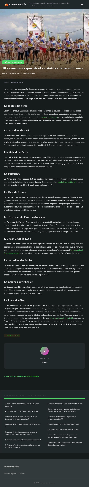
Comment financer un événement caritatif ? (63, 424)
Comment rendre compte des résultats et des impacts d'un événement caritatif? (21, 418)
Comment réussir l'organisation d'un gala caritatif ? (23, 425)
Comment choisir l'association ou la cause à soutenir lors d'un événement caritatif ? (21, 433)
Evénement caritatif (13, 62)
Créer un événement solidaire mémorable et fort (65, 404)
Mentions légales (10, 473)
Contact (22, 473)
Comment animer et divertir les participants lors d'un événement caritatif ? (65, 443)
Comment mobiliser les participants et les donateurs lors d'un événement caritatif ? (62, 436)
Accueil (6, 82)
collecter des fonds (49, 117)
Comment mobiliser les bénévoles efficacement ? (23, 440)
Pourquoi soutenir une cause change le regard (21, 411)
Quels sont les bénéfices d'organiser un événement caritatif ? (62, 418)
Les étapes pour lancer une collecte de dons (63, 429)
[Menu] (82, 4)
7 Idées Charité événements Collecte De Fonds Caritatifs (22, 405)
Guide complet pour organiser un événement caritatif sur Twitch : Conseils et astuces (64, 410)
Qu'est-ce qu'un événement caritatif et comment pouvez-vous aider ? (22, 446)
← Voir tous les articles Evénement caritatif (21, 376)
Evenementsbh (15, 4)
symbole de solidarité (66, 182)
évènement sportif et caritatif (61, 318)
